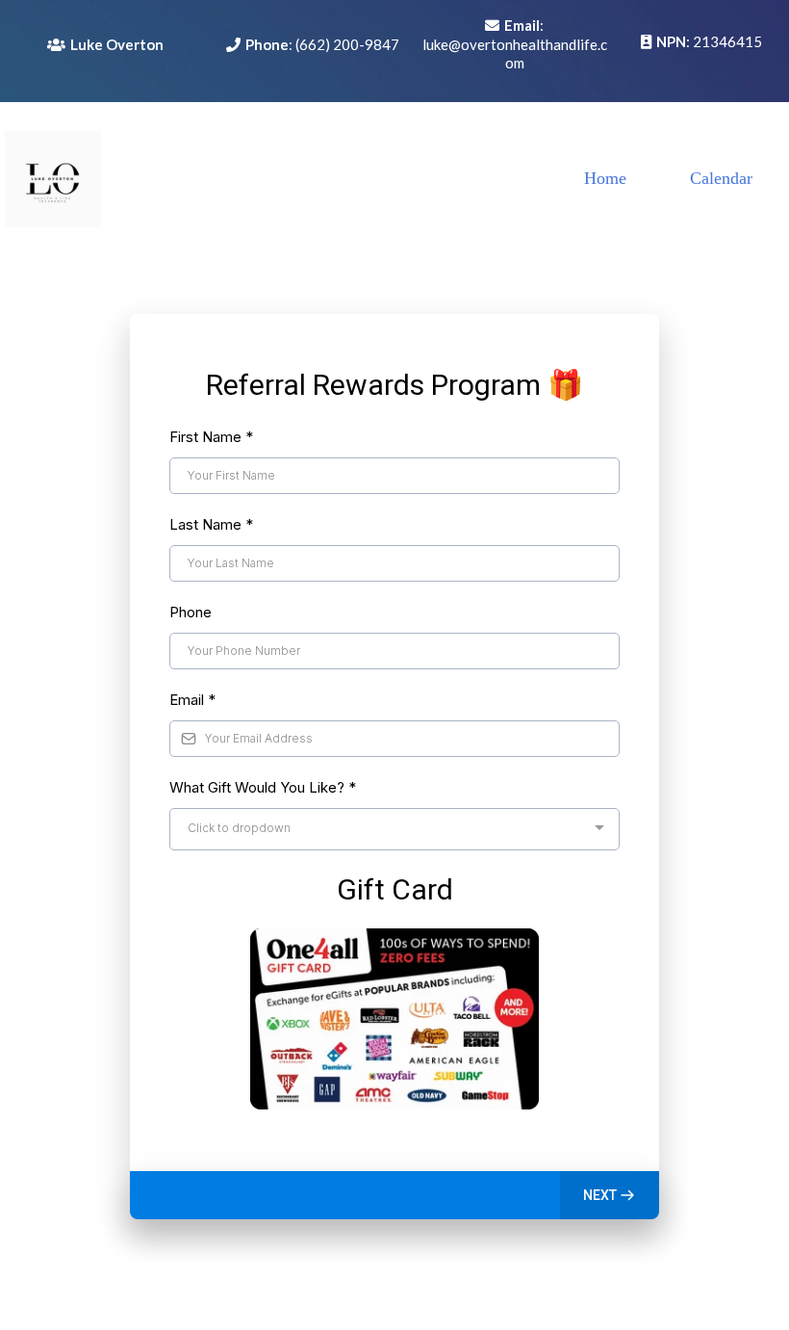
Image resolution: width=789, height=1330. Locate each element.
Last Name (211, 524)
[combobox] (394, 829)
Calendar (721, 178)
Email (192, 700)
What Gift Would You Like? (262, 787)
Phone (190, 612)
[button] (609, 1195)
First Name (211, 437)
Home (605, 178)
